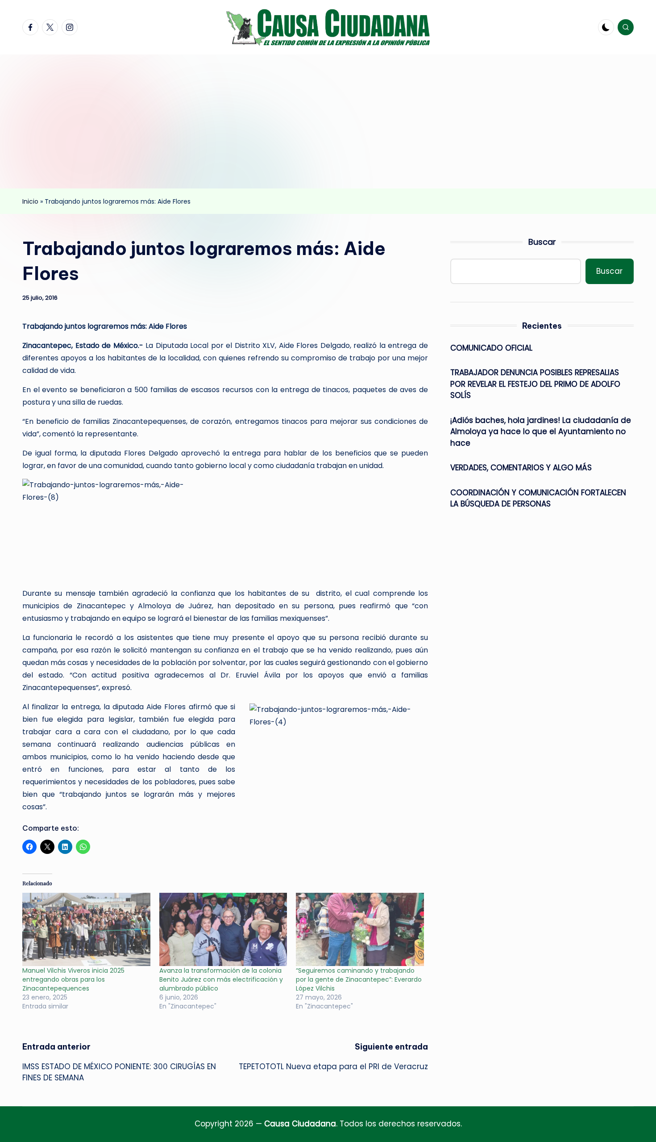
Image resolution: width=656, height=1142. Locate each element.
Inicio (30, 201)
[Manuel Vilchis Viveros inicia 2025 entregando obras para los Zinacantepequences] (86, 929)
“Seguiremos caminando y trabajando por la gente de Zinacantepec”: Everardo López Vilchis (359, 979)
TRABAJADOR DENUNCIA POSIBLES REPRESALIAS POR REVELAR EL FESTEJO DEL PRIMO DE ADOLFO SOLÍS (535, 384)
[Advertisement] (328, 121)
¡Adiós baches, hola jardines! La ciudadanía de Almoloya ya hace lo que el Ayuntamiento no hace (540, 431)
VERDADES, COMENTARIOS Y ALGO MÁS (521, 467)
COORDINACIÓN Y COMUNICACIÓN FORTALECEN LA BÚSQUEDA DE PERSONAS (538, 498)
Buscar (542, 241)
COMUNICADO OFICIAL (491, 348)
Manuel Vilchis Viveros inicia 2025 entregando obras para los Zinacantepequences (73, 979)
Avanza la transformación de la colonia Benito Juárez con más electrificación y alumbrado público (221, 979)
